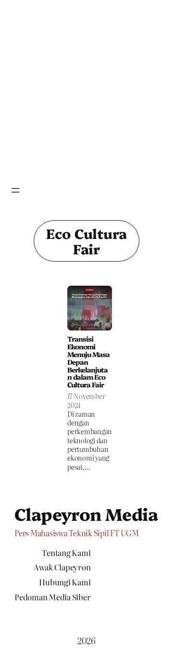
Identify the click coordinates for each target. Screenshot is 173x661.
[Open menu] (15, 190)
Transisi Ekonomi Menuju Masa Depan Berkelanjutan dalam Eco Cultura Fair (88, 362)
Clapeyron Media (86, 513)
